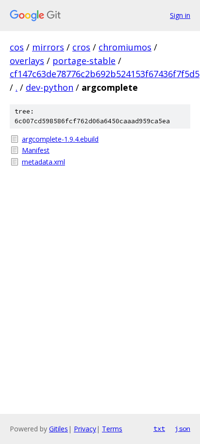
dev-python (49, 87)
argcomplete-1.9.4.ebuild (60, 139)
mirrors (48, 47)
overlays (27, 60)
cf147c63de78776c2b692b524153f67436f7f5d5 (105, 74)
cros (81, 47)
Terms (112, 428)
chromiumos (125, 47)
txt (159, 428)
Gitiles (58, 428)
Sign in (180, 15)
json (182, 428)
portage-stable (84, 60)
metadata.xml (43, 161)
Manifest (36, 150)
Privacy (85, 428)
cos (17, 47)
